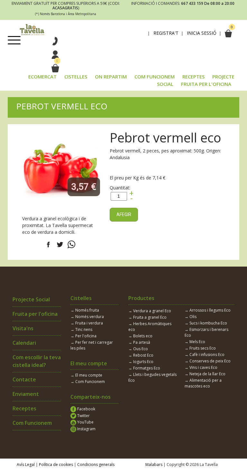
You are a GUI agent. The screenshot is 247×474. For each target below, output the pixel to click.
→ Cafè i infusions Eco (204, 354)
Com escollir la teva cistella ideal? (37, 361)
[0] (55, 68)
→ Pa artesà (139, 342)
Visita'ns (23, 328)
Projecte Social (31, 299)
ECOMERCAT (42, 76)
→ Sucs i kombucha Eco (206, 323)
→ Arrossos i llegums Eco (208, 310)
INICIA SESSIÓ (201, 33)
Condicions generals (95, 464)
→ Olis (191, 316)
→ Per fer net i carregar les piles (91, 345)
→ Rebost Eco (140, 355)
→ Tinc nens (81, 329)
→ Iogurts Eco (140, 361)
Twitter (83, 415)
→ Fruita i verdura (86, 323)
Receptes (24, 408)
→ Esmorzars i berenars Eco (206, 332)
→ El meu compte (86, 375)
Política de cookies (56, 464)
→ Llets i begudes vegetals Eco (152, 377)
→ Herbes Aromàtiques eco (149, 326)
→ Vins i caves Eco (201, 367)
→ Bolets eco (140, 336)
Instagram (86, 429)
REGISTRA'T (165, 33)
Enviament (26, 393)
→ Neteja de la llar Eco (205, 374)
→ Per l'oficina (83, 336)
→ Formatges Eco (144, 368)
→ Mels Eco (195, 341)
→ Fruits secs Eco (200, 348)
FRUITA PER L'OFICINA (206, 84)
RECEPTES (193, 76)
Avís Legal (26, 464)
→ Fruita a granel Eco (147, 317)
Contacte (24, 379)
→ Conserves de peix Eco (208, 361)
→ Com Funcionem (87, 381)
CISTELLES (75, 76)
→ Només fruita (84, 310)
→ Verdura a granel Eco (149, 311)
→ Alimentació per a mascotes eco (203, 383)
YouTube (85, 422)
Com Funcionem (32, 422)
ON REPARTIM (111, 76)
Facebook (85, 409)
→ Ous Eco (138, 348)
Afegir (123, 214)
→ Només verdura (87, 316)
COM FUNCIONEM (154, 76)
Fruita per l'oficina (35, 313)
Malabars (153, 464)
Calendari (24, 342)
